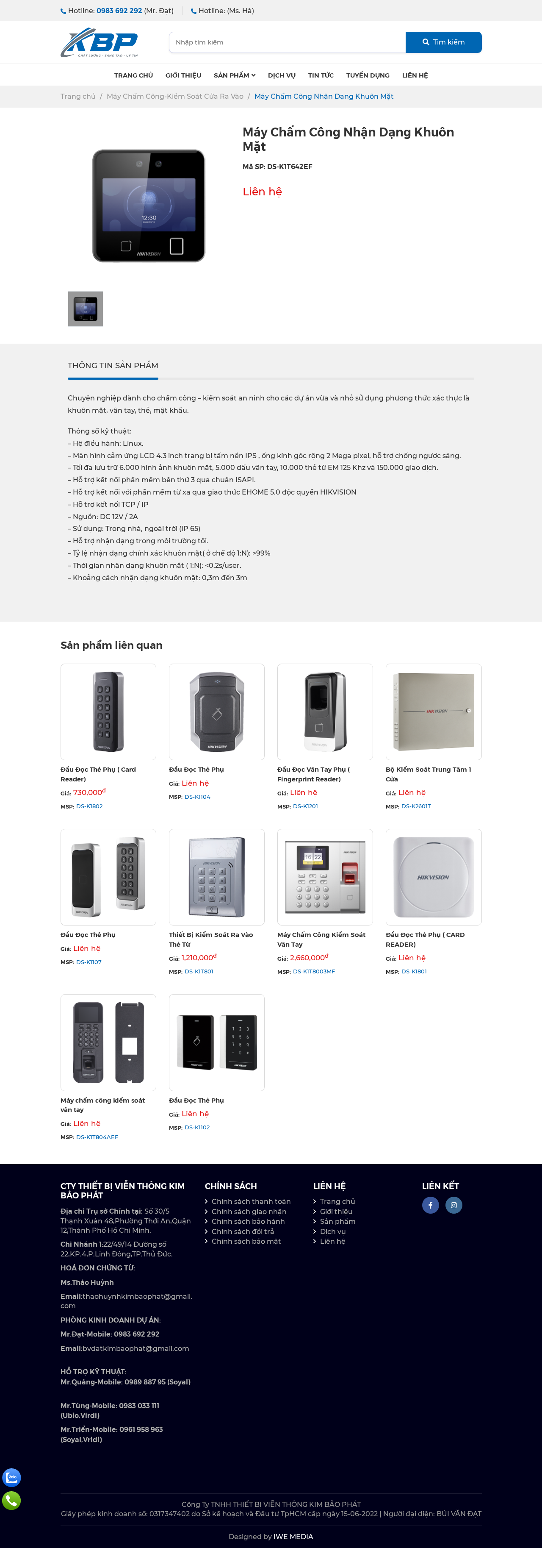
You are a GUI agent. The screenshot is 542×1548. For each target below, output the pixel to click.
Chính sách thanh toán (251, 1202)
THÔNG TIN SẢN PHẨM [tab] (113, 365)
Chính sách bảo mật (246, 1241)
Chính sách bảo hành (248, 1221)
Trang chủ (133, 74)
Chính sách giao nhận (249, 1212)
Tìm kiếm (448, 42)
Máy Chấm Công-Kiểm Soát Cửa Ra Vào (175, 96)
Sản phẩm (231, 74)
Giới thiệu (183, 74)
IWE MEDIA (293, 1537)
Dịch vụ (333, 1232)
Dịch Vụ (282, 74)
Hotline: (121, 10)
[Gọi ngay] (11, 1500)
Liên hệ (415, 74)
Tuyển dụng (368, 74)
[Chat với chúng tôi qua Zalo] (11, 1477)
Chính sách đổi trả (243, 1232)
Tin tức (321, 74)
